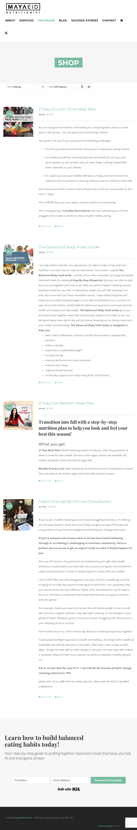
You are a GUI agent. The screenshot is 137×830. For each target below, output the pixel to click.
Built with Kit (69, 789)
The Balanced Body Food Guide (69, 247)
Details (60, 226)
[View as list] (89, 87)
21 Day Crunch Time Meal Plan (68, 109)
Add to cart (46, 226)
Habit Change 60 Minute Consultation (75, 501)
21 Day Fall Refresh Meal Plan (67, 403)
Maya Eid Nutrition (22, 817)
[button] (6, 33)
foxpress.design (106, 825)
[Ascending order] (42, 86)
